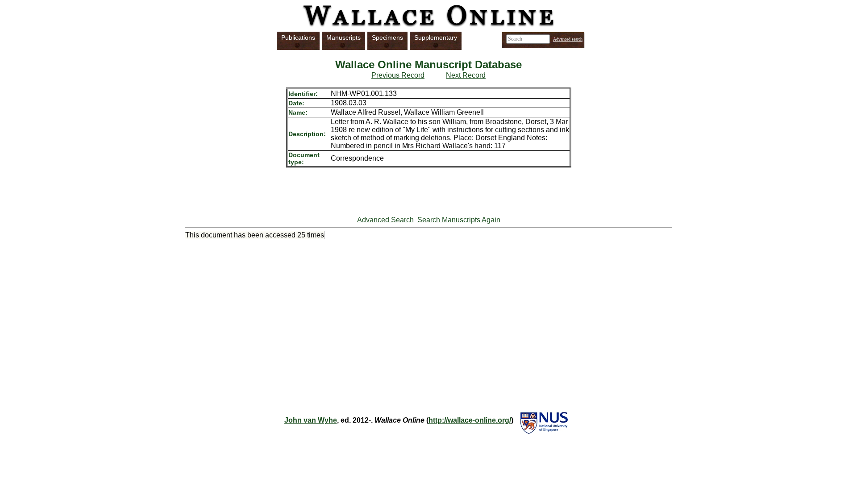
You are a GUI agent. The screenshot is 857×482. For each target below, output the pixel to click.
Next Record (466, 75)
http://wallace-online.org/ (469, 420)
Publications (298, 37)
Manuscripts (343, 37)
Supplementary (435, 37)
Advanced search (567, 39)
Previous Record (397, 75)
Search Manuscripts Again (458, 220)
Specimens (387, 37)
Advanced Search (385, 220)
